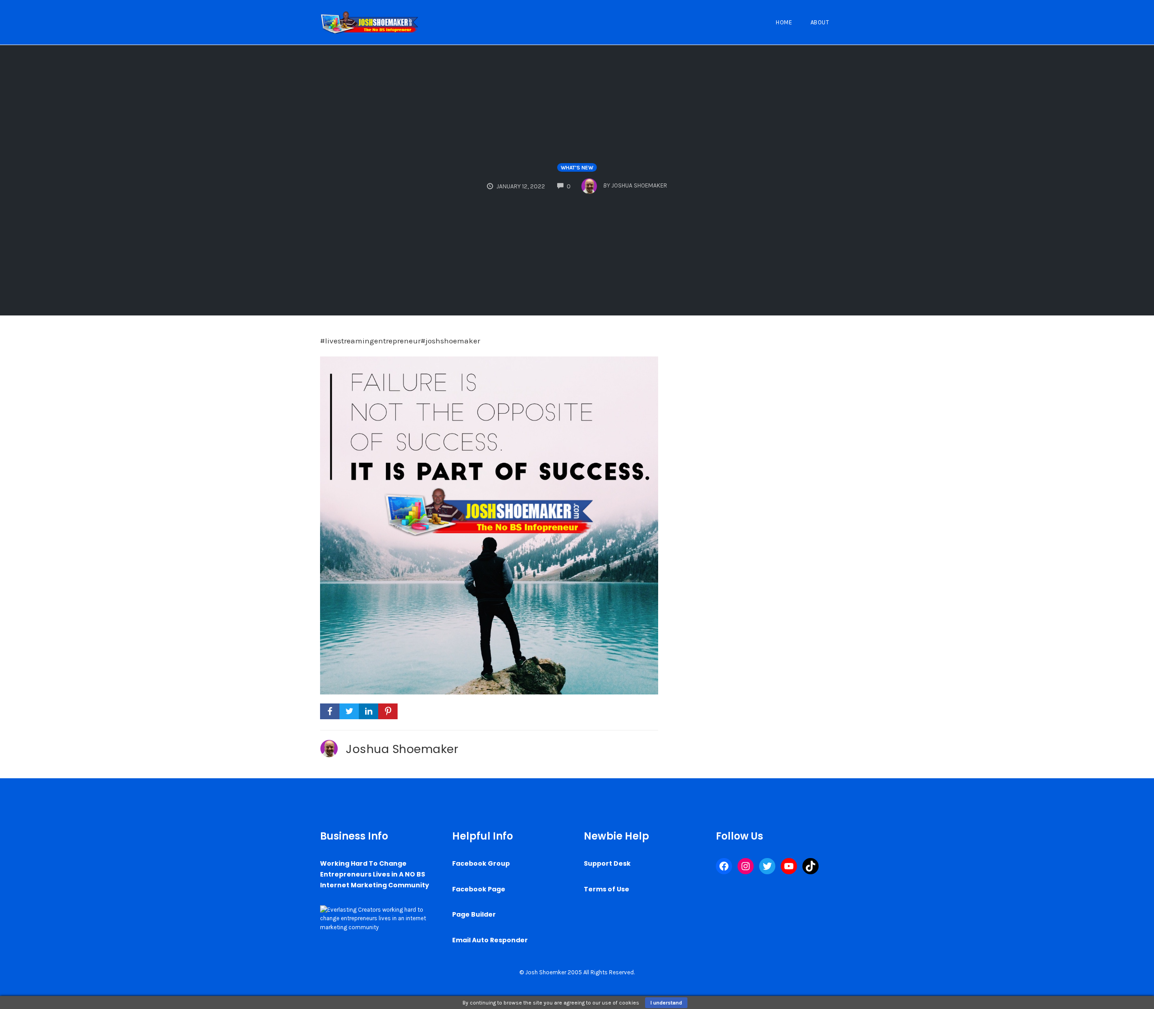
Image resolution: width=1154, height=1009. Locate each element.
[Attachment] (489, 524)
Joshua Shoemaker (402, 749)
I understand (666, 1003)
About (820, 22)
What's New (577, 167)
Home (784, 22)
